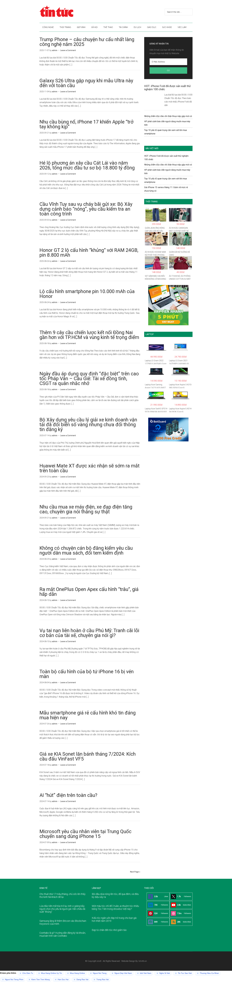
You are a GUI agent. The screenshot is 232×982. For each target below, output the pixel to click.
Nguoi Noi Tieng (98, 973)
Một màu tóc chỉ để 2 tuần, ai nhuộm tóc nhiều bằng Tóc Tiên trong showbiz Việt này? (115, 907)
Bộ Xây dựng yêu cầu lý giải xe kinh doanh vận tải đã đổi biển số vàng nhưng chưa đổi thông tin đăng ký (88, 424)
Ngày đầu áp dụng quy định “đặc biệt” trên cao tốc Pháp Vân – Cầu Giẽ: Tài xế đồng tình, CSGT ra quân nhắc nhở (89, 378)
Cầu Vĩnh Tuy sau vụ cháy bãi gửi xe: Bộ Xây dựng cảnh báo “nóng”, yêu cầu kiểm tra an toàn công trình (85, 209)
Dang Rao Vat (81, 979)
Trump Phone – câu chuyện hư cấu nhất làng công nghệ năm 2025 (86, 42)
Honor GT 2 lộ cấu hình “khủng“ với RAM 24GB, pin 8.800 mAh (88, 252)
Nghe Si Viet (163, 973)
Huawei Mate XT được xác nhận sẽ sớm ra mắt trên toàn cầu (89, 468)
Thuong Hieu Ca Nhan (208, 973)
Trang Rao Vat (101, 979)
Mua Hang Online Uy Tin (50, 973)
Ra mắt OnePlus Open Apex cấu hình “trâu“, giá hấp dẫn (89, 592)
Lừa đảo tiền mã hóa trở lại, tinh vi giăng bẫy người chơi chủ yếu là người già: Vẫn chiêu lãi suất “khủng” (62, 909)
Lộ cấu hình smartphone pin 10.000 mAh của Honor (87, 294)
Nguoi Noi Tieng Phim (12, 979)
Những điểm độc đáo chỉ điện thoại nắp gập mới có (168, 116)
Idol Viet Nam (144, 973)
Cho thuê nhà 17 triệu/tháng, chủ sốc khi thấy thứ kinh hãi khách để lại (62, 895)
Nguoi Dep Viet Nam (122, 973)
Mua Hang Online (76, 973)
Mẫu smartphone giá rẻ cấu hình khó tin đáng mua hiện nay (87, 715)
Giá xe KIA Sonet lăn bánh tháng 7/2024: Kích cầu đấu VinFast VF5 (87, 756)
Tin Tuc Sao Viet (183, 973)
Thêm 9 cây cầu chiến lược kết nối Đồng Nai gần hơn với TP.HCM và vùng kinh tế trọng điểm (89, 335)
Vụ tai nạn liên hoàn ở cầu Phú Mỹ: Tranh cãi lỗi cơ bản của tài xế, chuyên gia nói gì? (89, 633)
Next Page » (135, 872)
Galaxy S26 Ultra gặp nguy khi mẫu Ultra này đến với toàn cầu (86, 83)
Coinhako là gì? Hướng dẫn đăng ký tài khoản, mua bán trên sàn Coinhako (62, 934)
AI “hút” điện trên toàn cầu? (68, 795)
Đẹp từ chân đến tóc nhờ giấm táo (109, 930)
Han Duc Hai (61, 979)
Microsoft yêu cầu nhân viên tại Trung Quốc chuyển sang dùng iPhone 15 (85, 834)
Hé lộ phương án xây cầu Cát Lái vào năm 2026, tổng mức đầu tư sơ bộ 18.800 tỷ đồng (87, 165)
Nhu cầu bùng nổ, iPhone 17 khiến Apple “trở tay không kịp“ (86, 124)
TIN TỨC (64, 11)
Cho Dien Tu (26, 973)
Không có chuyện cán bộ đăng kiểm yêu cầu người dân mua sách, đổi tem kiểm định (86, 550)
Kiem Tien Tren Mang (39, 979)
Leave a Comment (68, 50)
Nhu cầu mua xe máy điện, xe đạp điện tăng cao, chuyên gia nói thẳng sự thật (85, 509)
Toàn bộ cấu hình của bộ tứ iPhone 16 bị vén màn (86, 674)
